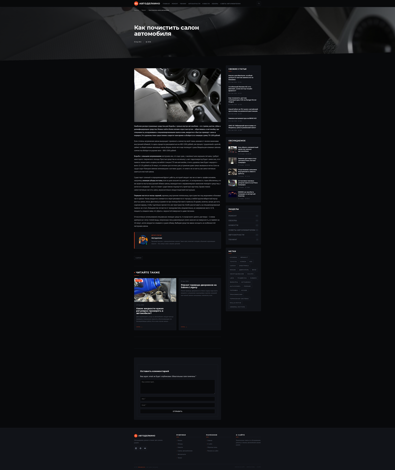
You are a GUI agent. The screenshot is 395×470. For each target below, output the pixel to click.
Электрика (244, 265)
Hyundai (233, 257)
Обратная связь (212, 447)
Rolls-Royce (235, 303)
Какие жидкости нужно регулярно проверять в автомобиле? (150, 310)
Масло (250, 274)
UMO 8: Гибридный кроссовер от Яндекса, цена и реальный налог (242, 126)
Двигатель (244, 270)
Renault (244, 257)
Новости (206, 3)
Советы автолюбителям (230, 3)
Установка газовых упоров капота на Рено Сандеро (248, 183)
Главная (166, 3)
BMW (254, 270)
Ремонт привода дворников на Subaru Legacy (199, 286)
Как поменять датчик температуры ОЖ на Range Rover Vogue (242, 100)
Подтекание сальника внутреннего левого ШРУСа (247, 171)
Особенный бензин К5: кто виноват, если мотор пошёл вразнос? (240, 89)
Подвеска (242, 278)
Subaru (253, 278)
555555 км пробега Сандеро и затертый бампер (246, 194)
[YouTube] (145, 448)
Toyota (233, 261)
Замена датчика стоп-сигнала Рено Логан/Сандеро (247, 160)
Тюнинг (183, 3)
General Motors (237, 307)
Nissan (233, 270)
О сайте (209, 444)
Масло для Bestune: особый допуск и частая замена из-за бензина (240, 77)
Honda (243, 261)
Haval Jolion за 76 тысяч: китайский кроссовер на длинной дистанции (243, 110)
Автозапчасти (194, 3)
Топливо (234, 290)
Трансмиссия (236, 294)
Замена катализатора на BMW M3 (242, 118)
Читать (138, 327)
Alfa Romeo (235, 286)
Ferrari (247, 286)
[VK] (136, 448)
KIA (251, 261)
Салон (138, 258)
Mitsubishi (246, 282)
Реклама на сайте (212, 451)
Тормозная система (239, 298)
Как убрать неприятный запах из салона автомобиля (248, 149)
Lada (232, 278)
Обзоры (215, 3)
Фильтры (234, 282)
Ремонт (175, 3)
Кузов (244, 290)
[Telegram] (140, 448)
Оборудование (237, 274)
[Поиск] (259, 3)
